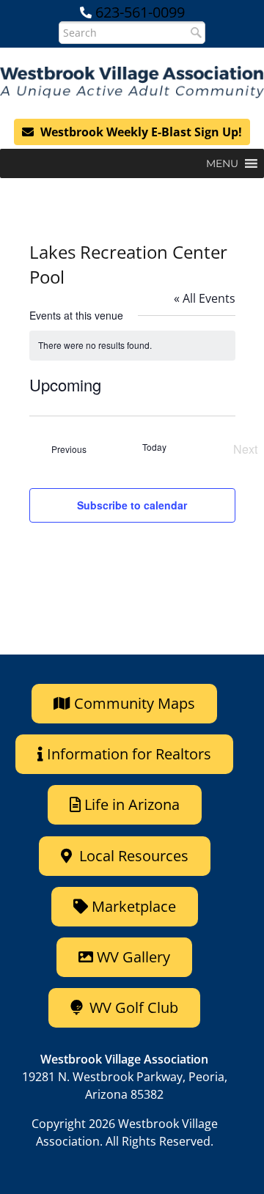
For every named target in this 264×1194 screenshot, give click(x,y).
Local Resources (132, 856)
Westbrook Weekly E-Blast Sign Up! (139, 132)
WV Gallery (133, 957)
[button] (222, 163)
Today (154, 447)
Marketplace (132, 906)
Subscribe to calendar (132, 505)
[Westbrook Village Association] (132, 82)
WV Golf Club (132, 1007)
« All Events (204, 298)
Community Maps (132, 703)
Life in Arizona (132, 804)
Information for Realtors (129, 754)
